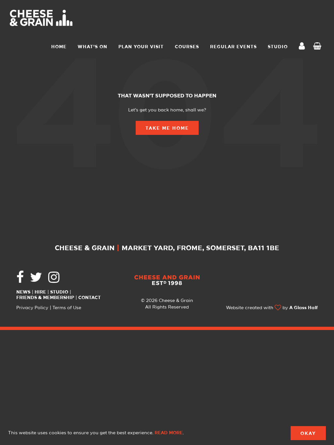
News (23, 292)
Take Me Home (167, 128)
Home (59, 47)
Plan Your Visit (141, 47)
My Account (304, 46)
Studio (59, 292)
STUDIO (278, 47)
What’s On (92, 47)
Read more (169, 433)
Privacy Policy (32, 308)
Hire (40, 292)
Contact (89, 298)
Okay (308, 434)
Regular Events (233, 47)
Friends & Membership (45, 298)
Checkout (318, 47)
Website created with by (272, 308)
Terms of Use (67, 308)
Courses (187, 47)
